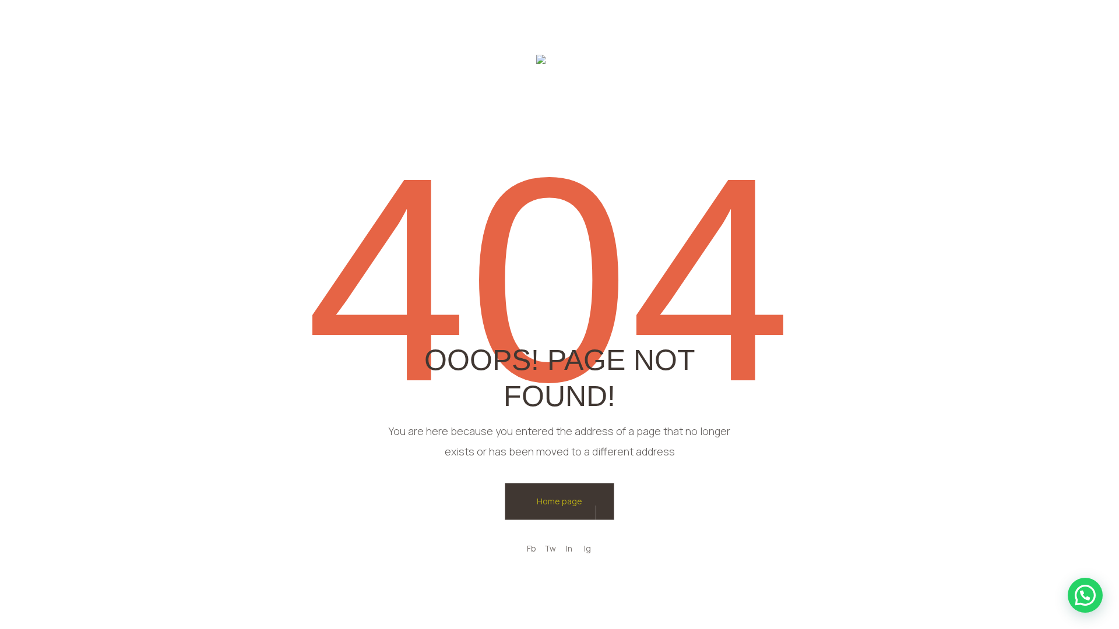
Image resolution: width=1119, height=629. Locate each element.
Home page (559, 501)
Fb (531, 548)
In (569, 548)
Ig (587, 548)
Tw (550, 548)
